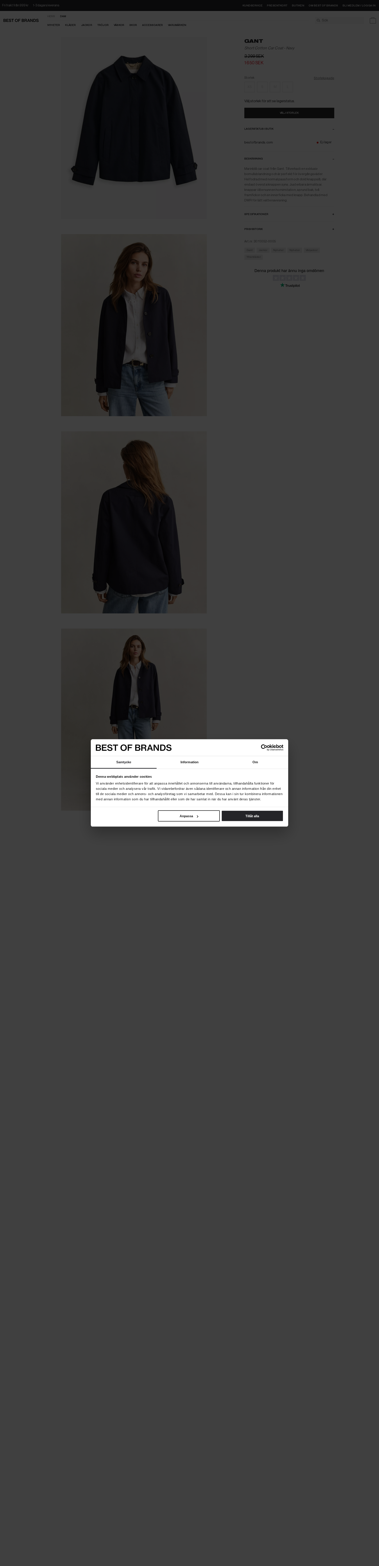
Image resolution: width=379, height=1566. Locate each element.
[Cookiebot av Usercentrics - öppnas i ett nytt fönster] (264, 747)
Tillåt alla (252, 816)
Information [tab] (189, 762)
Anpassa (186, 816)
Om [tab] (255, 762)
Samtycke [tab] (123, 762)
